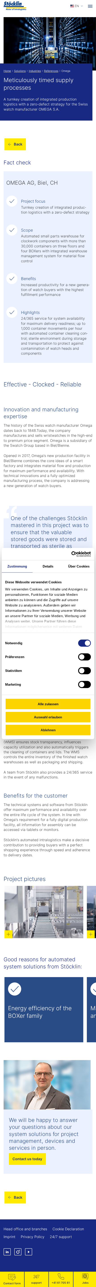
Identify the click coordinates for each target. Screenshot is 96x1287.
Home (7, 71)
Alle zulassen (48, 704)
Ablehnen (48, 730)
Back (18, 144)
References (51, 71)
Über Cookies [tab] (79, 566)
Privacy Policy (32, 1236)
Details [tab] (48, 566)
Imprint (9, 1236)
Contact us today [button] (27, 1159)
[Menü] (90, 6)
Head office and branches (25, 1229)
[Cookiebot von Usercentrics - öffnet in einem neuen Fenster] (71, 554)
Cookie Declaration (68, 1229)
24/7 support (61, 1236)
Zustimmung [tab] (17, 566)
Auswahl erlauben (48, 717)
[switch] (84, 657)
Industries (35, 71)
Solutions (20, 71)
